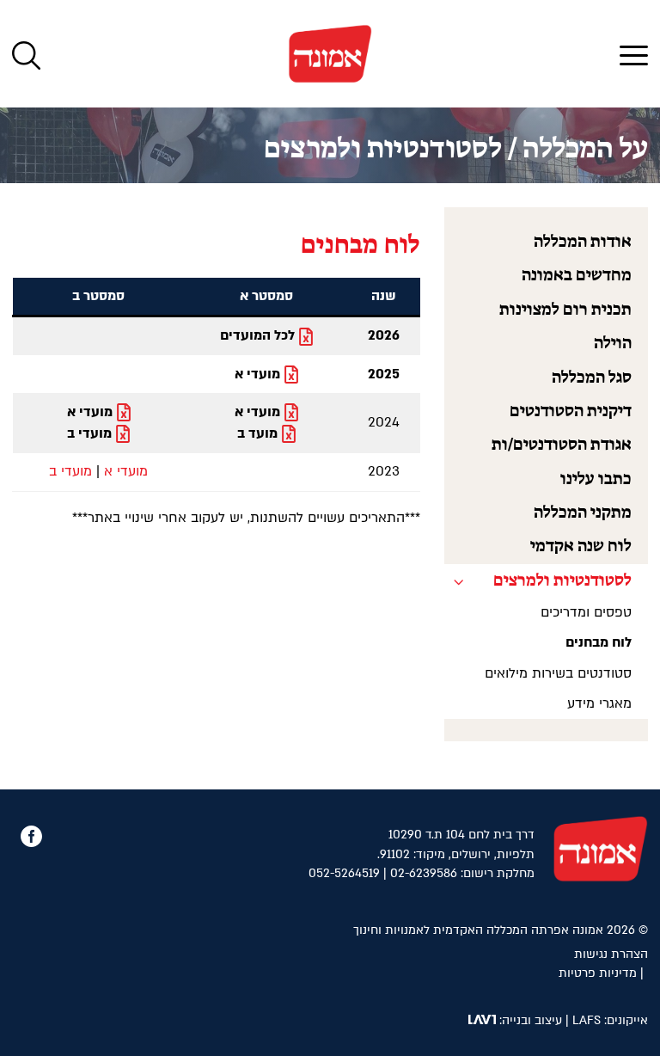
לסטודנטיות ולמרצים (383, 150)
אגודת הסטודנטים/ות (562, 445)
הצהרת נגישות (611, 954)
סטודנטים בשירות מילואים (558, 673)
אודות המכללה (583, 242)
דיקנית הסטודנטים (571, 411)
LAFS (586, 1020)
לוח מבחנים (598, 642)
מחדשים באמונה (577, 275)
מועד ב (257, 433)
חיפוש (26, 55)
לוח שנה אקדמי (581, 546)
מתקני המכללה (583, 513)
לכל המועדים (257, 335)
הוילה (613, 343)
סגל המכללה (592, 378)
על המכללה (585, 150)
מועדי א (257, 374)
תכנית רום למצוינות (565, 310)
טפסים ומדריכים (586, 612)
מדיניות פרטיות (598, 973)
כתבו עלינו (596, 479)
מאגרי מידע (599, 703)
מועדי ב (89, 433)
